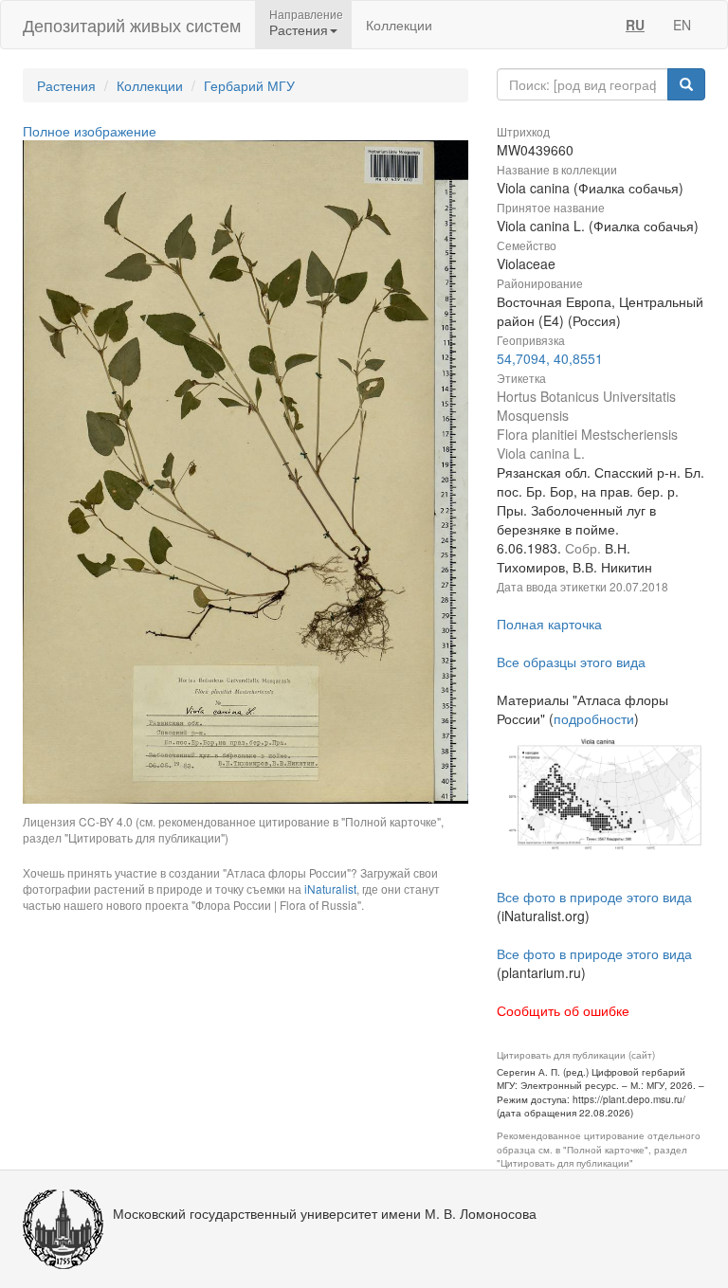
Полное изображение (89, 130)
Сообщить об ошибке (563, 1010)
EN (682, 24)
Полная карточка (549, 623)
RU (635, 24)
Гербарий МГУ (249, 85)
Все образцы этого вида (571, 661)
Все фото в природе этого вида (594, 896)
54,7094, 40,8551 (550, 358)
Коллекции (399, 24)
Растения (66, 85)
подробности (594, 718)
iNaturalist (330, 888)
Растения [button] (298, 29)
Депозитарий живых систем (132, 24)
